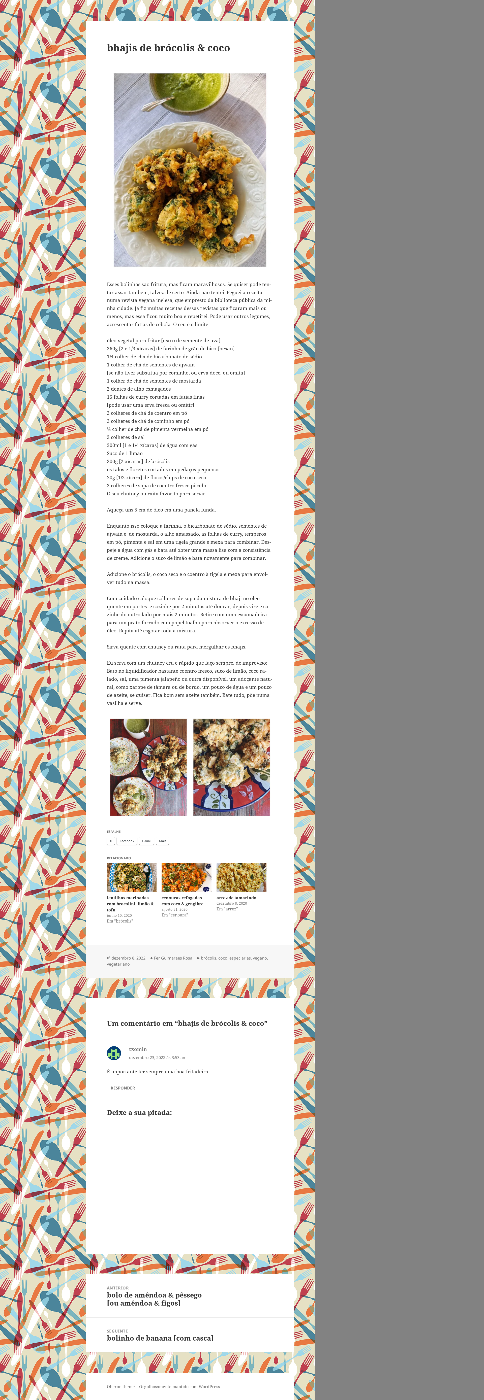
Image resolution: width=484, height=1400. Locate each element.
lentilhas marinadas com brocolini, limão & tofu (130, 904)
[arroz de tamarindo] (241, 877)
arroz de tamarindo (236, 898)
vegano (260, 958)
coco (222, 958)
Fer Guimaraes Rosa (173, 958)
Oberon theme (121, 1386)
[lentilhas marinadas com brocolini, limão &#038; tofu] (132, 877)
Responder (123, 1088)
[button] (148, 767)
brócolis (208, 958)
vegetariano (118, 964)
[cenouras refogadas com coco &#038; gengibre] (186, 877)
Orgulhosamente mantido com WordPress (179, 1386)
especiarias (240, 958)
